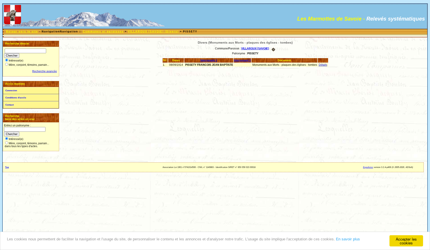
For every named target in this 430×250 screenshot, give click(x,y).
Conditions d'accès (15, 97)
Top (7, 167)
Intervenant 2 (242, 60)
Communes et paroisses (103, 31)
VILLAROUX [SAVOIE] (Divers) (153, 31)
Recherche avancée (44, 71)
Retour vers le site (22, 31)
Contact (9, 105)
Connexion (11, 90)
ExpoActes (368, 167)
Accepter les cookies (406, 241)
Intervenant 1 (208, 60)
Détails (323, 64)
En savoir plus (348, 239)
